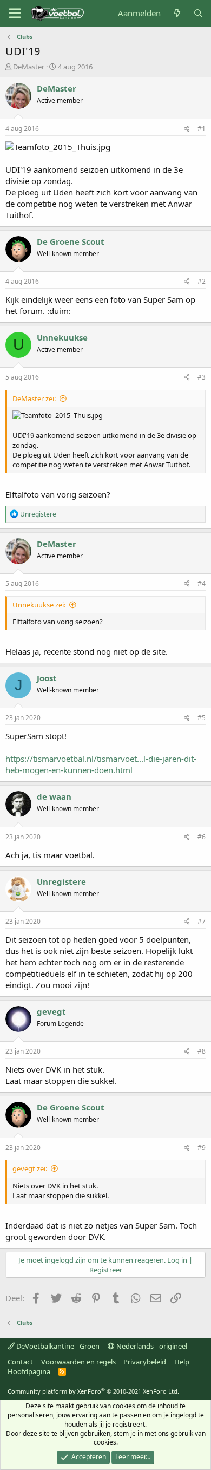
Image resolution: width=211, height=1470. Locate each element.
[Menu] (15, 13)
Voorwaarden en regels (78, 1362)
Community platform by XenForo (93, 1391)
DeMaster (28, 66)
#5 (201, 717)
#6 (201, 836)
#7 (201, 921)
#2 (201, 281)
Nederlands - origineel (151, 1346)
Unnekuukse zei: (38, 605)
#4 (201, 583)
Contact (20, 1362)
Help (181, 1362)
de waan (54, 796)
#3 (201, 377)
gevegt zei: (29, 1168)
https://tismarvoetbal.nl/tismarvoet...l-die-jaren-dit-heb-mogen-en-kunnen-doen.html (100, 764)
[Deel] (187, 129)
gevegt (51, 1011)
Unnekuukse (62, 337)
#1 (201, 128)
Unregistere (61, 881)
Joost (47, 677)
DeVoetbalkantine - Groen (57, 1346)
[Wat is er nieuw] (176, 13)
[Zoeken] (198, 13)
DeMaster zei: (34, 398)
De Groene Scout (70, 241)
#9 (201, 1147)
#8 (201, 1051)
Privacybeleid (144, 1362)
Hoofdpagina (29, 1371)
